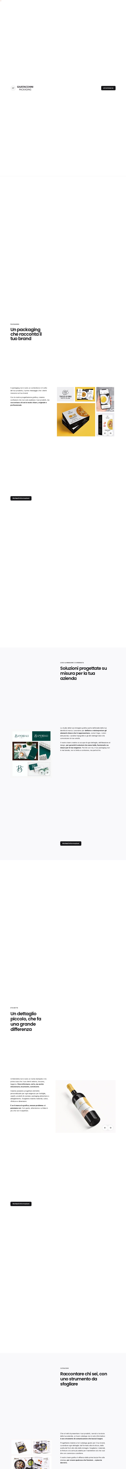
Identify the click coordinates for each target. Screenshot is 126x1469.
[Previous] (105, 433)
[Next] (110, 433)
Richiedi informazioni (21, 498)
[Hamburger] (13, 88)
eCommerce (108, 88)
